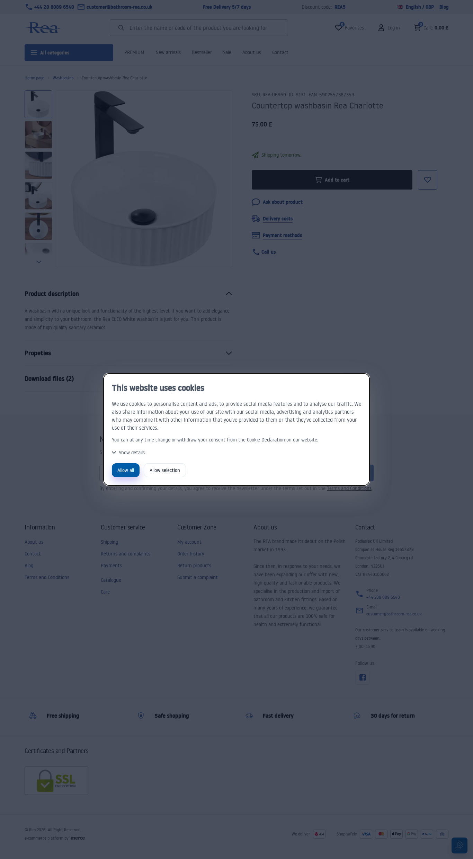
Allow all (125, 470)
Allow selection (165, 470)
